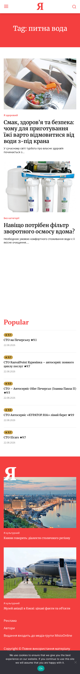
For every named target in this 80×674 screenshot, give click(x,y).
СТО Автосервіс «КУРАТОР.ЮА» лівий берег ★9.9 (39, 415)
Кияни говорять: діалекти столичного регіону (37, 538)
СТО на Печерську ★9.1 (20, 340)
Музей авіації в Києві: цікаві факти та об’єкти (37, 608)
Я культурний (12, 533)
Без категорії (11, 218)
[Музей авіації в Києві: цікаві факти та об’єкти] (40, 572)
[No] (75, 662)
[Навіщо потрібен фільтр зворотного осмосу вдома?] (40, 186)
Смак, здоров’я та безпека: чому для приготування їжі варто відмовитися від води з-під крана (39, 132)
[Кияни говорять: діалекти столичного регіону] (40, 502)
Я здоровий (11, 115)
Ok (41, 668)
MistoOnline (63, 635)
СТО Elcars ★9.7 (15, 437)
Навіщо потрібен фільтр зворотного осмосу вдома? (39, 228)
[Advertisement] (40, 279)
